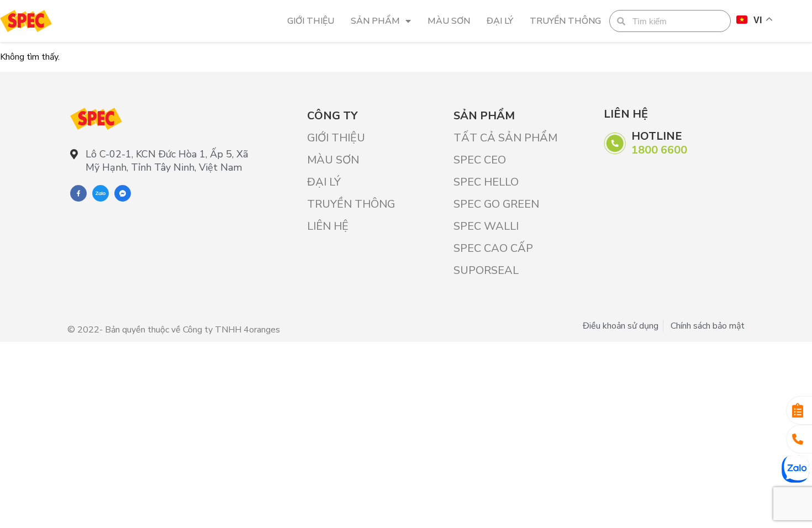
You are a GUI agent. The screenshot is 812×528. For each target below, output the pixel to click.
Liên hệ (328, 226)
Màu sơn (449, 21)
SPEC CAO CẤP (493, 248)
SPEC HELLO (486, 182)
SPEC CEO (480, 159)
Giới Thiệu (310, 21)
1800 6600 (659, 149)
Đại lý (500, 21)
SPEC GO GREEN (496, 204)
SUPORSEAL (486, 270)
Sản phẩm (375, 21)
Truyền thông (565, 21)
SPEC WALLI (486, 226)
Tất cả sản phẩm (505, 137)
